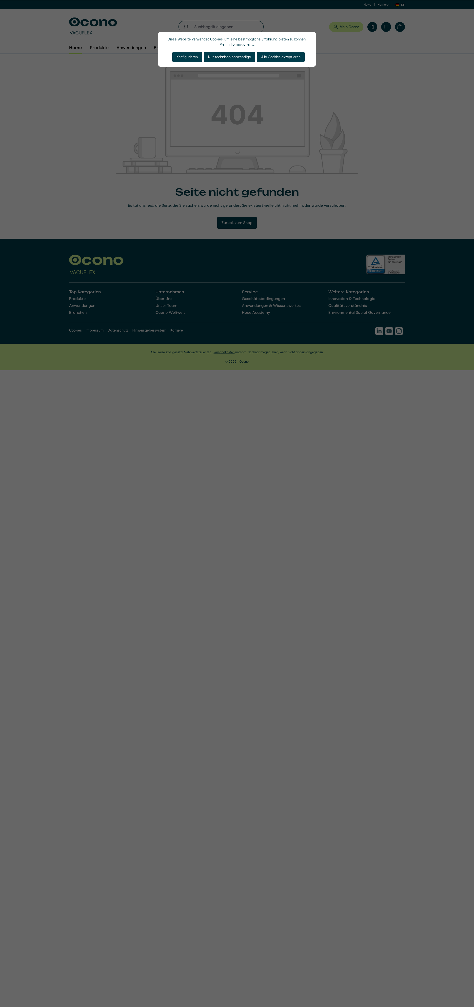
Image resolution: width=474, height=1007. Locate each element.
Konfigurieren (187, 57)
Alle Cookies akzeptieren (280, 57)
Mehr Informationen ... (237, 44)
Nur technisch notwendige (229, 57)
